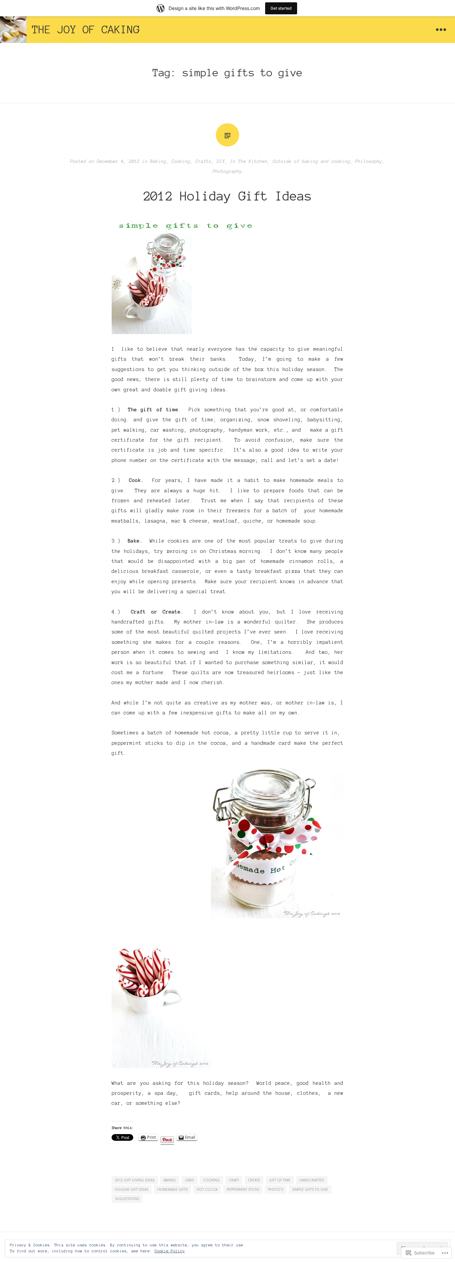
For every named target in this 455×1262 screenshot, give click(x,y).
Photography (227, 171)
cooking (211, 1180)
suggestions (127, 1198)
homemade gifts (172, 1189)
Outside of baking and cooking (311, 161)
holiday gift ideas (131, 1189)
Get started (281, 8)
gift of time (279, 1180)
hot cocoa (207, 1189)
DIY (221, 161)
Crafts (204, 161)
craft (234, 1180)
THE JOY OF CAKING (86, 30)
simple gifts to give (310, 1189)
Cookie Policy (170, 1251)
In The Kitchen (248, 161)
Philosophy (368, 161)
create (254, 1180)
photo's (275, 1189)
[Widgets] (441, 29)
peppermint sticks (243, 1189)
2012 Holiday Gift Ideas (227, 196)
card (189, 1180)
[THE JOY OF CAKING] (13, 29)
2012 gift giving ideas (135, 1180)
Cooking (181, 161)
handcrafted (311, 1180)
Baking (158, 161)
